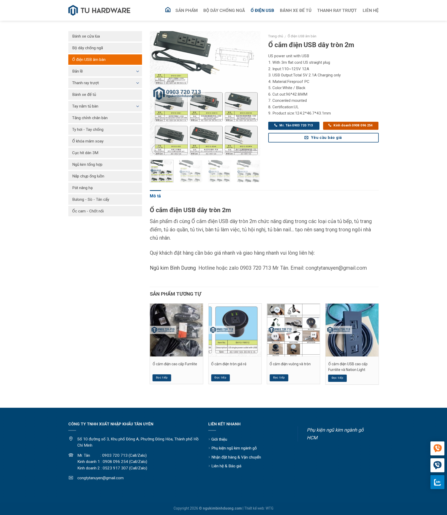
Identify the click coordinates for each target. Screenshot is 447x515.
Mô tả (155, 196)
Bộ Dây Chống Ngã (224, 10)
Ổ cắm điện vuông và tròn (290, 364)
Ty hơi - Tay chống (87, 129)
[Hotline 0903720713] (437, 465)
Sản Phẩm (186, 10)
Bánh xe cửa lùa (86, 36)
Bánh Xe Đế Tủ (295, 10)
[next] (251, 93)
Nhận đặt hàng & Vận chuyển (236, 457)
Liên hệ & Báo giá (226, 466)
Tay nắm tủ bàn (85, 106)
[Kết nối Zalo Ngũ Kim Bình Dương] (437, 482)
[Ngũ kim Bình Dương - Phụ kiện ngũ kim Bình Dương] (99, 10)
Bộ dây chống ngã (87, 48)
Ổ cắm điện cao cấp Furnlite (175, 364)
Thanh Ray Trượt (337, 10)
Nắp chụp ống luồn (88, 176)
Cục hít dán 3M (85, 153)
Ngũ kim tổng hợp (87, 164)
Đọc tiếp (162, 377)
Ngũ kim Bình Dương (173, 268)
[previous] (158, 93)
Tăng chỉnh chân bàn (90, 118)
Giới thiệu (219, 439)
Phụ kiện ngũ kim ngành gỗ (234, 448)
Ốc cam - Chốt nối (88, 211)
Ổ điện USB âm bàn (302, 36)
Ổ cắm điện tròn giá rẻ (228, 364)
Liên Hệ (371, 10)
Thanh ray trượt (85, 83)
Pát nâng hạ (82, 187)
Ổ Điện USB (262, 10)
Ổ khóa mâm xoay (87, 141)
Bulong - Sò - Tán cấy (90, 199)
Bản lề (77, 71)
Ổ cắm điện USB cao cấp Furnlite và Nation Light (348, 367)
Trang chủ (275, 36)
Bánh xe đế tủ (84, 94)
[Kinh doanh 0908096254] (437, 448)
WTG (269, 508)
